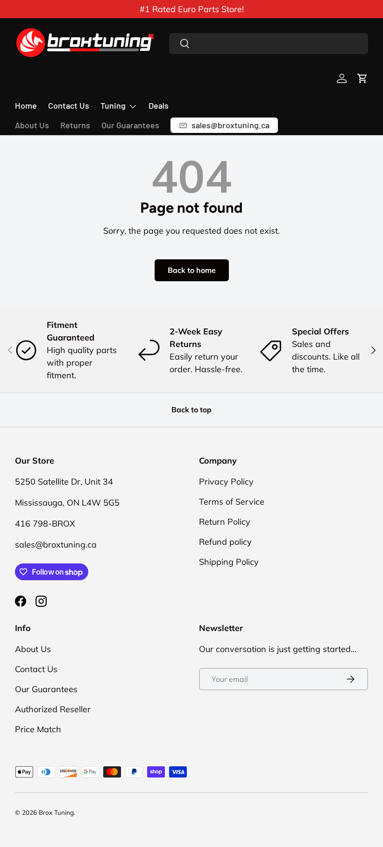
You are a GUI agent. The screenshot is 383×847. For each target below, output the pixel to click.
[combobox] (268, 43)
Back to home (192, 270)
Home (26, 105)
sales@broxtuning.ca (56, 544)
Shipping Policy (229, 561)
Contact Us (68, 105)
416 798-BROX (45, 523)
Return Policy (224, 521)
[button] (362, 78)
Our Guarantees (130, 125)
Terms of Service (231, 501)
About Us (32, 125)
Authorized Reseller (53, 709)
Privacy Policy (226, 481)
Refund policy (225, 541)
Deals (159, 105)
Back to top (191, 409)
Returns (75, 125)
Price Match (38, 729)
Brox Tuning (56, 812)
